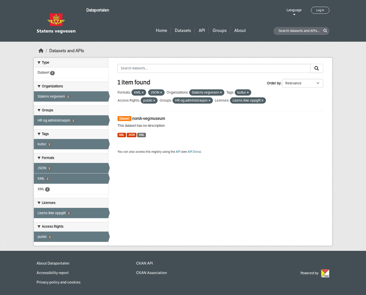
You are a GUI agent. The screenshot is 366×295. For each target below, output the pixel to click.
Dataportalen (97, 10)
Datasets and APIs (66, 50)
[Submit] (316, 68)
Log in (320, 10)
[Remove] (143, 92)
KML (141, 135)
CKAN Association (151, 273)
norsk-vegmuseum (148, 118)
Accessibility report (53, 273)
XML (121, 135)
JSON (131, 135)
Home (161, 30)
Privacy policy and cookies (58, 282)
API (202, 30)
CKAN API (144, 263)
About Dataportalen (53, 263)
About (240, 30)
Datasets (183, 30)
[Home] (41, 50)
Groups (220, 30)
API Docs (194, 151)
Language (294, 10)
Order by (274, 83)
